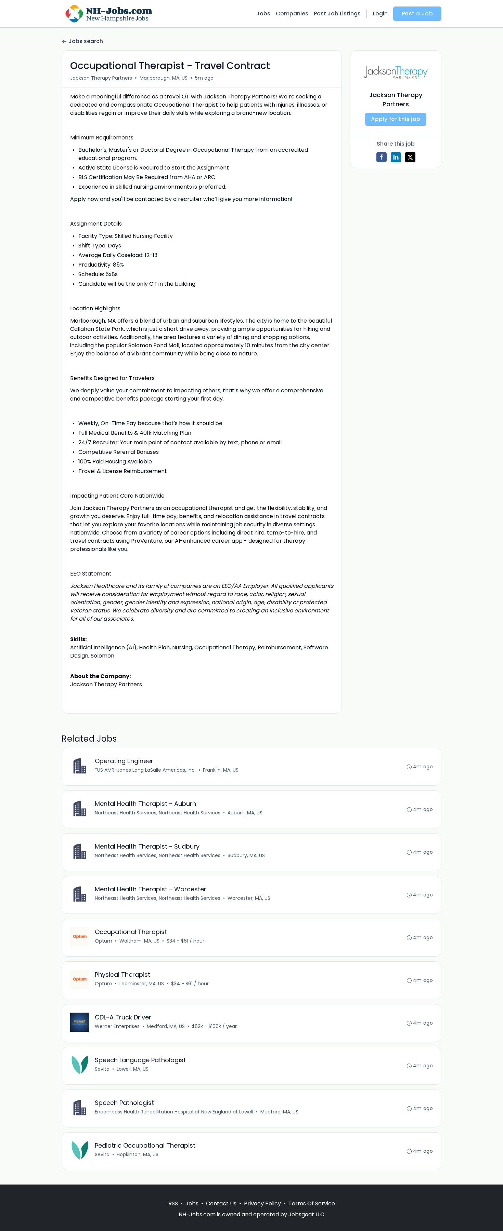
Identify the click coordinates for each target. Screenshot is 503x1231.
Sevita (102, 1069)
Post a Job (417, 13)
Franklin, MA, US (220, 770)
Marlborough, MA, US (164, 78)
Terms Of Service (311, 1203)
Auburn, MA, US (245, 812)
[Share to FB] (381, 157)
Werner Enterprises (117, 1026)
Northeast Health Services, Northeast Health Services (157, 812)
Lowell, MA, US (133, 1069)
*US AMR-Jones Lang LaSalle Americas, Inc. (145, 770)
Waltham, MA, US (139, 940)
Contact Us (221, 1203)
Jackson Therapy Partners (101, 78)
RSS (173, 1203)
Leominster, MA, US (141, 983)
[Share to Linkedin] (396, 157)
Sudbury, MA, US (246, 855)
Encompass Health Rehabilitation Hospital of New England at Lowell (174, 1111)
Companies (292, 13)
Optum (103, 940)
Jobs (263, 13)
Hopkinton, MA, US (137, 1154)
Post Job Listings (337, 13)
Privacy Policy (262, 1203)
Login (380, 13)
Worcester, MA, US (249, 898)
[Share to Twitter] (410, 157)
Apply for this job (395, 119)
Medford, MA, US (166, 1026)
